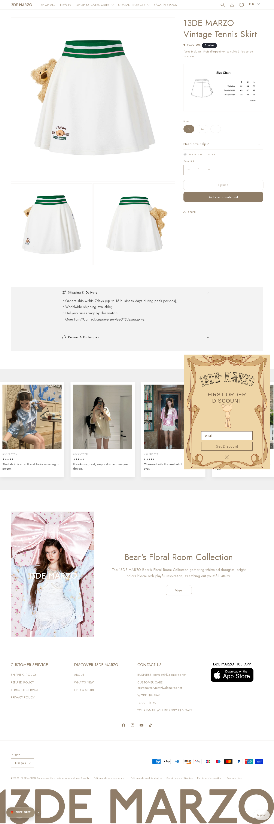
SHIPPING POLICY (24, 675)
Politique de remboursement (110, 778)
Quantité (188, 161)
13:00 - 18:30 (146, 703)
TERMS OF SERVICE (25, 690)
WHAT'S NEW (84, 682)
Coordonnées (234, 778)
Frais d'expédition (214, 52)
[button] (94, 4)
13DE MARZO (28, 778)
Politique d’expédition (209, 778)
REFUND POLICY (22, 682)
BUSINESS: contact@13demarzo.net (161, 675)
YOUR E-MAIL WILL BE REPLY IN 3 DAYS (164, 710)
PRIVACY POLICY (22, 697)
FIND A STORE (84, 690)
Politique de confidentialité (146, 778)
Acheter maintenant (223, 197)
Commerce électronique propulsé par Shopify (63, 778)
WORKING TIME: (149, 695)
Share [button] (192, 212)
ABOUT (79, 675)
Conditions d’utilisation (180, 778)
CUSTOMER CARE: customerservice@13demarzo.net (159, 685)
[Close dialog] (227, 457)
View (179, 590)
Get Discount (227, 446)
